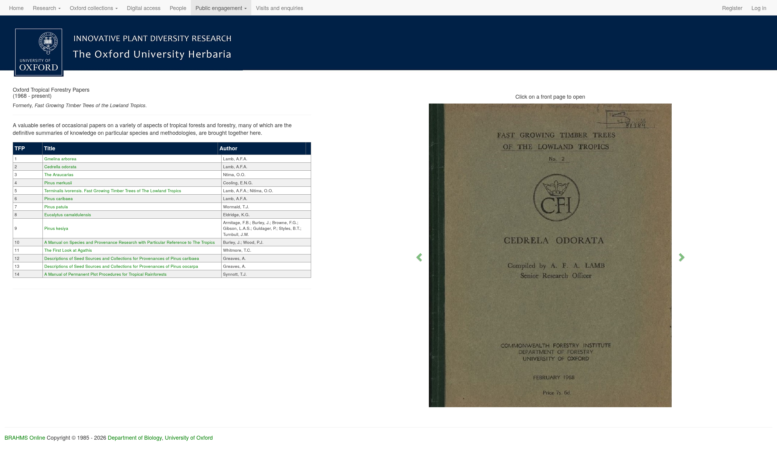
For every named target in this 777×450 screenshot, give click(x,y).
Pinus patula (56, 207)
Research (45, 8)
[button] (418, 255)
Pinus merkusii (58, 183)
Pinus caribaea (58, 198)
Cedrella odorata (60, 166)
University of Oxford (189, 437)
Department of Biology (135, 437)
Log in (759, 8)
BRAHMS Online (25, 437)
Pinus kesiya (56, 228)
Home (16, 8)
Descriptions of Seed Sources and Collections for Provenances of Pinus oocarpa (121, 266)
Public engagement (219, 8)
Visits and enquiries (279, 8)
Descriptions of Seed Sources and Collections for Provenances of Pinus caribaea (121, 258)
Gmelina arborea (60, 159)
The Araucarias (58, 174)
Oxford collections (92, 8)
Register (732, 8)
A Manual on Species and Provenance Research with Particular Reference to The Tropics (129, 242)
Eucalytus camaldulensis (67, 214)
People (178, 8)
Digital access (144, 8)
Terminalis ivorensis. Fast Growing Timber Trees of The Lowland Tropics (112, 190)
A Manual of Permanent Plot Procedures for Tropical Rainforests (105, 274)
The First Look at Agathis (68, 250)
